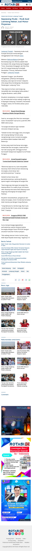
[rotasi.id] (12, 4)
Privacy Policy (12, 540)
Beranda (18, 538)
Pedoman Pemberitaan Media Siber (13, 542)
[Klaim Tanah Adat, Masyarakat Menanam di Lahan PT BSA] (8, 291)
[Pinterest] (16, 533)
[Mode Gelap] (27, 4)
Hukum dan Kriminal (6, 16)
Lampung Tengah (18, 16)
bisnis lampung (6, 268)
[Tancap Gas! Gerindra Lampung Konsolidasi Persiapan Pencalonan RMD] (8, 323)
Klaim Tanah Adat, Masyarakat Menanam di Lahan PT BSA (15, 244)
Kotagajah (21, 268)
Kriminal (12, 27)
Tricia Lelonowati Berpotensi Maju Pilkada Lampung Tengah (16, 262)
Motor (22, 271)
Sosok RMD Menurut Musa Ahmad (10, 256)
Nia (28, 271)
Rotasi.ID (7, 27)
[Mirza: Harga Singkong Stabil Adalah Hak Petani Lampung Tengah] (8, 307)
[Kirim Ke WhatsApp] (29, 280)
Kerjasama (16, 544)
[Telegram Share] (26, 280)
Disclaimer (21, 540)
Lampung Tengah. (13, 73)
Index (24, 538)
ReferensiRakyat (12, 59)
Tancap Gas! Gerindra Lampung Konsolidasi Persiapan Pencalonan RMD (13, 258)
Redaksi (27, 542)
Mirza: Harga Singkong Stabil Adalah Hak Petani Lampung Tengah (14, 252)
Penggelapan (6, 274)
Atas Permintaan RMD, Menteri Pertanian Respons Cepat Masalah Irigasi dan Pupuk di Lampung (15, 248)
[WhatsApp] (22, 533)
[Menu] (2, 4)
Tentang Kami (10, 538)
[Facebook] (10, 533)
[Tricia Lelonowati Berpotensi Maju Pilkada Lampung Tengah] (24, 323)
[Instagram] (19, 533)
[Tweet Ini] (19, 280)
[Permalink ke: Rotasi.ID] (2, 27)
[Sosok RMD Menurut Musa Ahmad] (24, 307)
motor (21, 56)
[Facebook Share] (16, 280)
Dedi (14, 268)
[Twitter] (13, 533)
